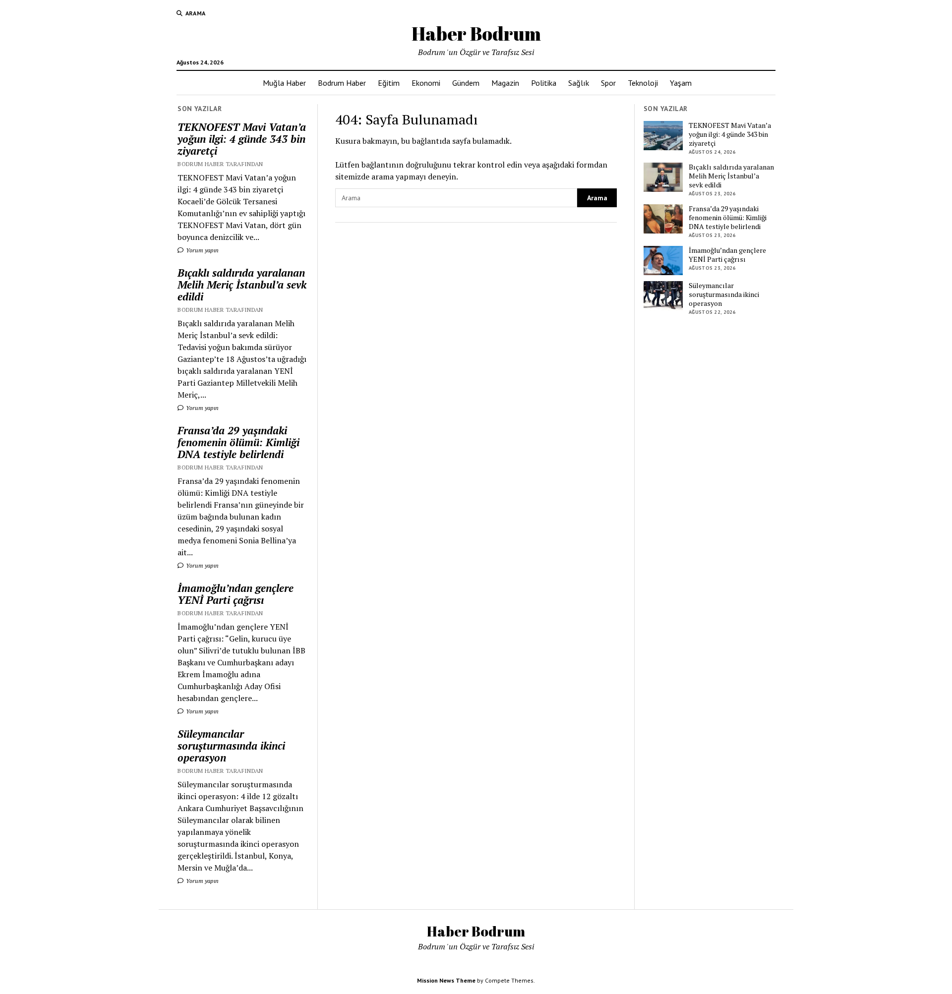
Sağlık (578, 83)
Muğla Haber (284, 83)
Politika (543, 83)
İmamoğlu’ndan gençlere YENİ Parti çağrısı (236, 594)
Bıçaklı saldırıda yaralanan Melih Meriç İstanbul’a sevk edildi (242, 284)
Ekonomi (426, 83)
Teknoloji (643, 83)
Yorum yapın (201, 250)
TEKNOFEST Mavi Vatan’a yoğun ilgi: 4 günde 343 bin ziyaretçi (242, 139)
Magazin (505, 83)
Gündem (465, 83)
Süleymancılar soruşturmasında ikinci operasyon (231, 745)
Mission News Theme (446, 980)
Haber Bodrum (476, 33)
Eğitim (389, 83)
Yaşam (681, 83)
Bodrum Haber (342, 83)
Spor (608, 83)
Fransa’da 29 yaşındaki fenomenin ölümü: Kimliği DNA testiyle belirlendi (238, 442)
